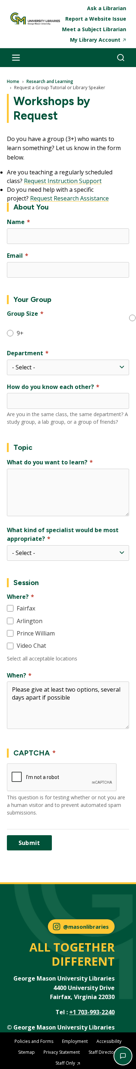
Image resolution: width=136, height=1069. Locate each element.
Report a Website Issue (95, 18)
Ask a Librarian (106, 8)
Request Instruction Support (63, 181)
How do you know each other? (50, 387)
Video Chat (31, 646)
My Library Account (95, 39)
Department (25, 353)
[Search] (121, 57)
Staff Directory (103, 1052)
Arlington (29, 621)
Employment (75, 1041)
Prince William (36, 633)
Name (16, 222)
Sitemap (26, 1052)
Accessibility (108, 1041)
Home (13, 81)
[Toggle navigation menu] (16, 58)
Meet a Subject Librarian (94, 29)
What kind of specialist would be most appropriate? (63, 534)
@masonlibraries (86, 926)
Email (15, 256)
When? (16, 675)
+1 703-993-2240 (92, 1012)
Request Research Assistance (69, 198)
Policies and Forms (34, 1041)
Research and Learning (49, 81)
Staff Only (65, 1063)
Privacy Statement (62, 1052)
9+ (20, 333)
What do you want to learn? (47, 462)
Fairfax (26, 608)
